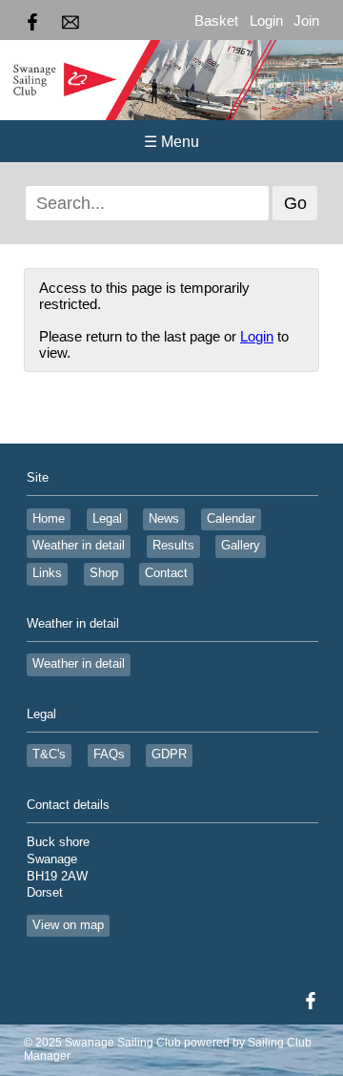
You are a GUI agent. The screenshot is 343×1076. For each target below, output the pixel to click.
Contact (166, 573)
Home (48, 519)
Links (47, 573)
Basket (216, 20)
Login (266, 20)
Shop (104, 573)
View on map (68, 925)
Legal (107, 519)
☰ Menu (171, 142)
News (164, 519)
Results (173, 545)
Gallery (240, 545)
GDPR (169, 754)
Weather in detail (78, 545)
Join (306, 20)
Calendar (231, 519)
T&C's (49, 754)
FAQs (109, 754)
